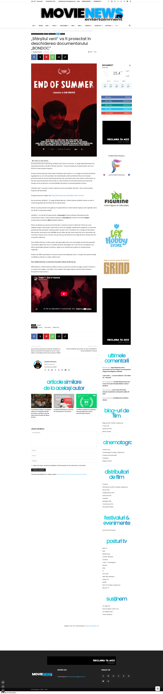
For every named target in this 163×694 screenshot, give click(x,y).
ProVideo (105, 498)
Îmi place (128, 97)
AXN (103, 551)
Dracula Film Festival (108, 530)
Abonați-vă (127, 113)
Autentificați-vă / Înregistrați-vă (66, 1)
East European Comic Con (110, 609)
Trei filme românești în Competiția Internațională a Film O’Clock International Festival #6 (86, 411)
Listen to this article (41, 161)
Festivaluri (108, 25)
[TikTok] (118, 1)
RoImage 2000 (106, 501)
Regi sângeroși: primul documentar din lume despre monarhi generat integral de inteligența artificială (116, 369)
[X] (121, 1)
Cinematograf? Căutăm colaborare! (113, 452)
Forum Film (106, 490)
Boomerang (106, 554)
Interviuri (87, 25)
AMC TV (104, 548)
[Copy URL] (65, 57)
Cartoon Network (107, 557)
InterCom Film (106, 495)
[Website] (124, 1)
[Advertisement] (64, 318)
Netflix (104, 582)
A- (3, 691)
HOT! (33, 25)
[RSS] (114, 1)
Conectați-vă (127, 101)
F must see (105, 426)
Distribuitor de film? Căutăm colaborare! (115, 487)
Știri (58, 34)
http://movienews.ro (49, 364)
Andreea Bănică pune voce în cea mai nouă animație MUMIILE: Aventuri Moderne (116, 384)
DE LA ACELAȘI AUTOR (64, 388)
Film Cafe (105, 574)
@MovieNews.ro (92, 626)
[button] (129, 26)
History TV (105, 579)
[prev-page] (32, 421)
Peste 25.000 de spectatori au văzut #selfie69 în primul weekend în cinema (82, 350)
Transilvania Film (107, 504)
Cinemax (105, 559)
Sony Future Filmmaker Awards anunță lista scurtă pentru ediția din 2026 (115, 392)
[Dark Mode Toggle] (157, 688)
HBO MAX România (108, 576)
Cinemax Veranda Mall (109, 455)
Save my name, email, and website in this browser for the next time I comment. (59, 465)
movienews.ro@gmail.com (76, 677)
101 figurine (106, 606)
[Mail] (52, 370)
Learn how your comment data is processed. (72, 474)
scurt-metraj (47, 327)
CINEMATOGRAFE (86, 1)
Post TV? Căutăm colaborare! (111, 585)
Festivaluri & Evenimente (43, 31)
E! (103, 571)
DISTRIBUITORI (97, 1)
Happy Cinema (107, 461)
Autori (78, 1)
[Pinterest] (46, 57)
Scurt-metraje (52, 34)
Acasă (33, 31)
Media (79, 25)
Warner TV (105, 588)
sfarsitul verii (56, 327)
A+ (3, 682)
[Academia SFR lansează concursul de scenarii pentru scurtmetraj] (64, 401)
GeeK (73, 25)
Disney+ (104, 565)
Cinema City (106, 449)
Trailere (62, 34)
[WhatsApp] (52, 57)
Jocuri (54, 25)
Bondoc (39, 325)
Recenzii (41, 25)
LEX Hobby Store (107, 612)
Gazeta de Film (107, 429)
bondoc (40, 327)
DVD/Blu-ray (98, 25)
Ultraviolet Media (107, 507)
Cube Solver (106, 376)
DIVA (103, 568)
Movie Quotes (106, 431)
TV (115, 25)
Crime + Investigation (109, 562)
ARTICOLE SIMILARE (64, 382)
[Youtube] (127, 1)
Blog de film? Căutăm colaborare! (112, 423)
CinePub (105, 484)
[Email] (59, 57)
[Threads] (130, 1)
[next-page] (35, 421)
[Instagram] (111, 1)
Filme (47, 25)
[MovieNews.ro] (81, 13)
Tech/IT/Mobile (63, 25)
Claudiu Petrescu (37, 52)
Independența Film (108, 493)
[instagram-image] (10, 640)
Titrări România (107, 614)
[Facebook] (108, 1)
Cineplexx (105, 458)
